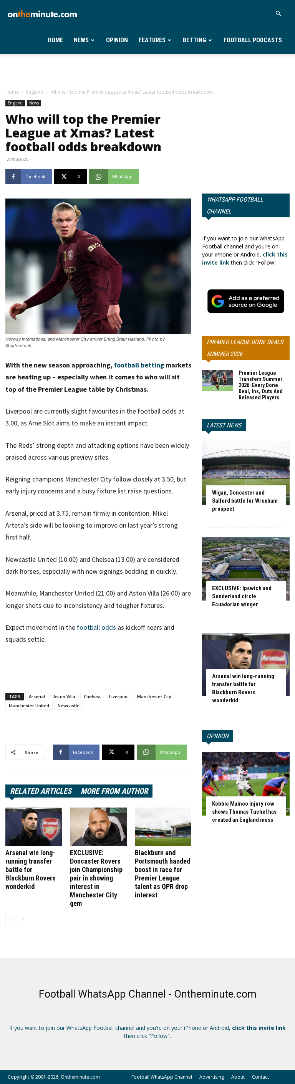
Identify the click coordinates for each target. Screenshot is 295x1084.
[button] (278, 13)
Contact (260, 1077)
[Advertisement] (147, 70)
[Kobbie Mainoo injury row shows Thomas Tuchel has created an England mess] (246, 783)
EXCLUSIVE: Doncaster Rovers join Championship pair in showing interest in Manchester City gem (96, 878)
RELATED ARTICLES (40, 791)
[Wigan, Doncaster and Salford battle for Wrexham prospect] (246, 473)
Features (152, 40)
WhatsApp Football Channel (235, 205)
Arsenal (37, 696)
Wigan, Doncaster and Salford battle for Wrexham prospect (245, 500)
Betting (194, 40)
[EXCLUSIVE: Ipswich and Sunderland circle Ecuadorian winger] (246, 569)
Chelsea (92, 696)
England (34, 92)
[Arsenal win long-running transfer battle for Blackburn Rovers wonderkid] (33, 827)
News (81, 40)
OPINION (218, 736)
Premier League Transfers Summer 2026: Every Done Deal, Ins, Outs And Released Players (261, 385)
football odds (96, 627)
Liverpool (119, 696)
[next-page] (22, 919)
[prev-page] (10, 919)
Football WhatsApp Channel (161, 1077)
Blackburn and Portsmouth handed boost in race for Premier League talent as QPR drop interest (162, 874)
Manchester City (154, 696)
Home (55, 40)
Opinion (117, 40)
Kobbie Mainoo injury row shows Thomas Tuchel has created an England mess (244, 811)
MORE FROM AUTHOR (114, 791)
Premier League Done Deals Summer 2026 (245, 347)
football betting (139, 365)
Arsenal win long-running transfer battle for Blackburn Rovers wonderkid (30, 869)
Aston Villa (64, 696)
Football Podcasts (253, 40)
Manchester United (29, 705)
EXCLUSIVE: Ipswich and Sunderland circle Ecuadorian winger (242, 596)
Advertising (211, 1077)
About (238, 1077)
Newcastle (69, 705)
